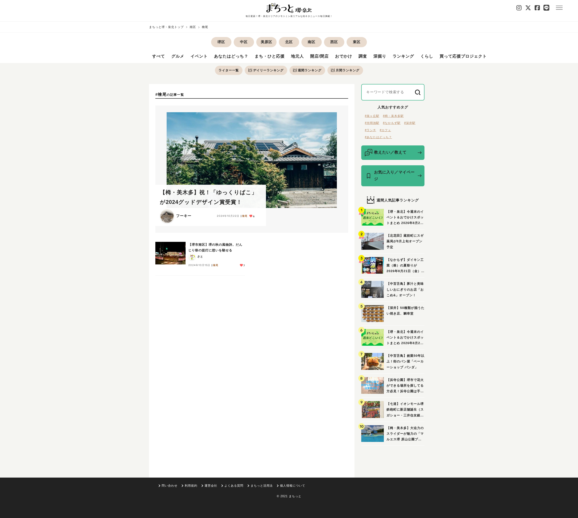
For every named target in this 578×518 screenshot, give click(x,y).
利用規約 (191, 485)
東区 (357, 42)
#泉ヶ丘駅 (372, 116)
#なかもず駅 (392, 123)
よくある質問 (233, 485)
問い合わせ (169, 485)
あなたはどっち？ (231, 56)
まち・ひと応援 (270, 56)
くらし (426, 56)
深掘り (379, 56)
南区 (193, 27)
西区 (334, 42)
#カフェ (385, 130)
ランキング (403, 56)
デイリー (268, 70)
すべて (158, 56)
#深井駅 (409, 123)
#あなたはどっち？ (378, 137)
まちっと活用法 (262, 485)
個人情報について (292, 485)
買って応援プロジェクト (463, 56)
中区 (244, 42)
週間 (310, 70)
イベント (199, 56)
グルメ (177, 56)
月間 (347, 70)
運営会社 (211, 485)
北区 (289, 42)
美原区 (266, 42)
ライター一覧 (229, 70)
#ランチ (370, 130)
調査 (363, 56)
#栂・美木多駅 (393, 116)
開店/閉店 (319, 56)
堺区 (221, 42)
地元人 (297, 56)
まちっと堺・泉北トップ (166, 27)
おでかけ (343, 56)
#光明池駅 (372, 123)
